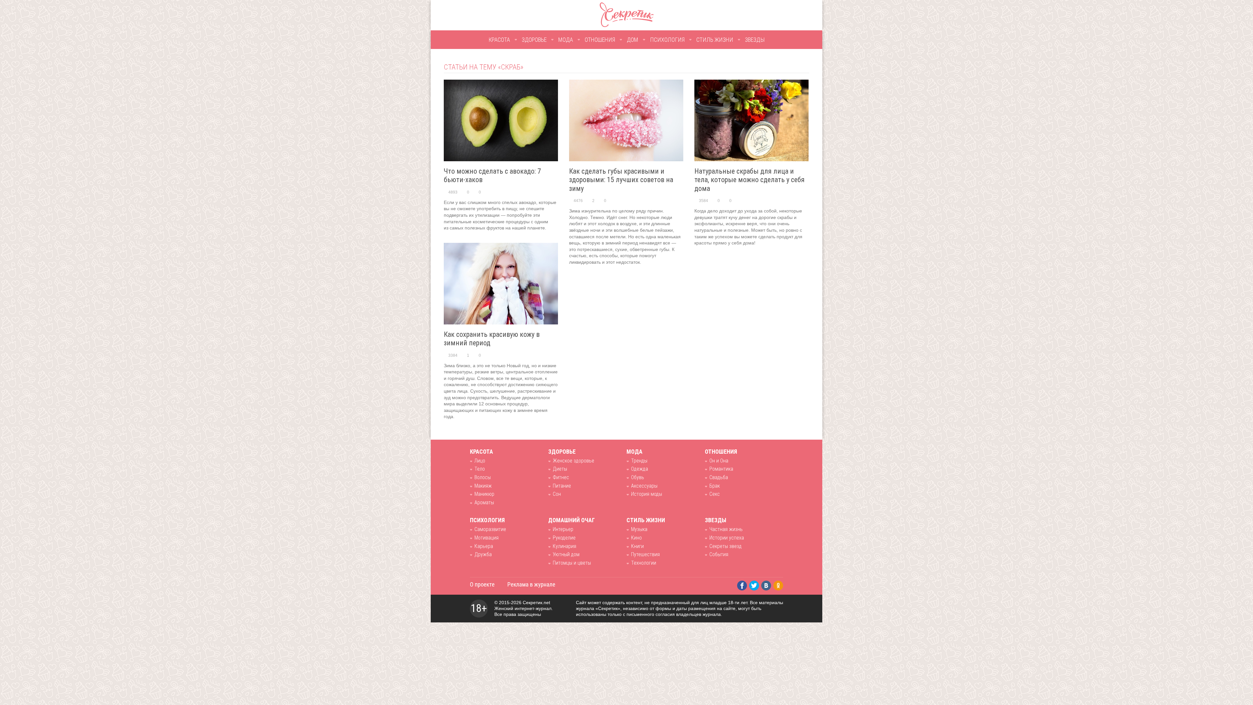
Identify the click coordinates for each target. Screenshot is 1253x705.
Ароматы (484, 502)
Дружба (483, 554)
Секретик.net (536, 602)
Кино (636, 538)
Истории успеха (726, 538)
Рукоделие (564, 538)
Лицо (479, 461)
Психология (667, 39)
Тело (479, 469)
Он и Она (718, 461)
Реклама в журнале (531, 584)
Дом (632, 39)
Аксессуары (644, 486)
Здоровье (534, 39)
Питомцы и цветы (572, 563)
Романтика (721, 469)
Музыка (639, 529)
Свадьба (718, 477)
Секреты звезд (725, 546)
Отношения (600, 39)
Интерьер (563, 529)
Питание (562, 486)
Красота (499, 39)
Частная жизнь (726, 529)
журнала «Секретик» (598, 608)
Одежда (639, 469)
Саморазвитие (490, 529)
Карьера (483, 546)
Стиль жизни (714, 39)
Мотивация (486, 538)
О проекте (482, 584)
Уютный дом (566, 554)
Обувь (637, 477)
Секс (714, 494)
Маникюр (484, 494)
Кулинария (564, 546)
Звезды (755, 39)
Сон (557, 494)
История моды (646, 494)
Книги (637, 546)
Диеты (560, 469)
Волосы (482, 477)
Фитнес (561, 477)
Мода (565, 39)
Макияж (483, 486)
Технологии (643, 563)
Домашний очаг (571, 520)
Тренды (639, 461)
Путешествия (645, 554)
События (718, 554)
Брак (714, 486)
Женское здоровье (573, 461)
